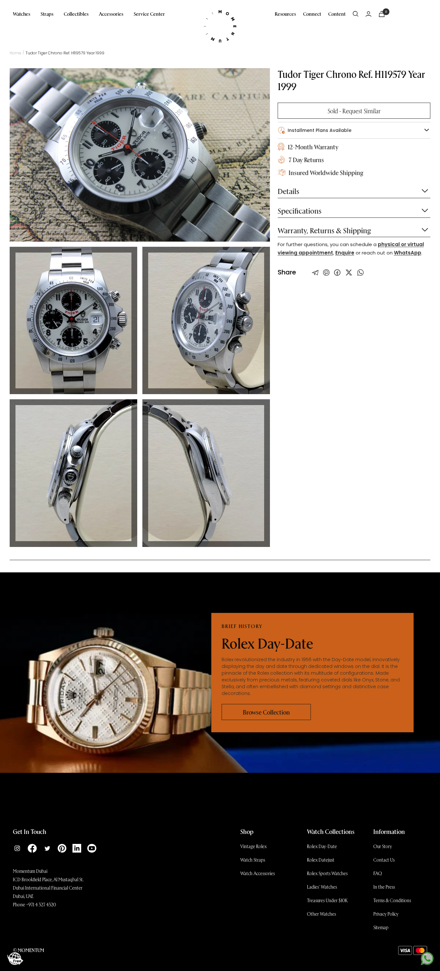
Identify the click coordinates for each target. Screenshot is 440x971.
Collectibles (76, 14)
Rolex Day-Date (322, 846)
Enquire (344, 252)
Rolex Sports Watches (327, 873)
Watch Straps (252, 860)
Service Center (149, 14)
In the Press (384, 887)
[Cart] (381, 14)
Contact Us (384, 860)
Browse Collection (266, 712)
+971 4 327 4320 (41, 904)
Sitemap (380, 927)
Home (15, 53)
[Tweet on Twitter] (315, 272)
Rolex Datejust (320, 860)
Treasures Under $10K (327, 900)
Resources (285, 14)
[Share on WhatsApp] (360, 272)
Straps (47, 14)
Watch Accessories (257, 873)
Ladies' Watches (322, 887)
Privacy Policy (385, 914)
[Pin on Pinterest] (326, 272)
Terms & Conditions (392, 900)
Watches (21, 14)
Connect (312, 14)
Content (337, 14)
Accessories (111, 14)
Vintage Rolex (253, 846)
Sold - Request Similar (354, 111)
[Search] (356, 14)
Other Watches (321, 914)
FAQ (377, 873)
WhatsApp (407, 252)
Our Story (382, 846)
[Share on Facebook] (337, 272)
